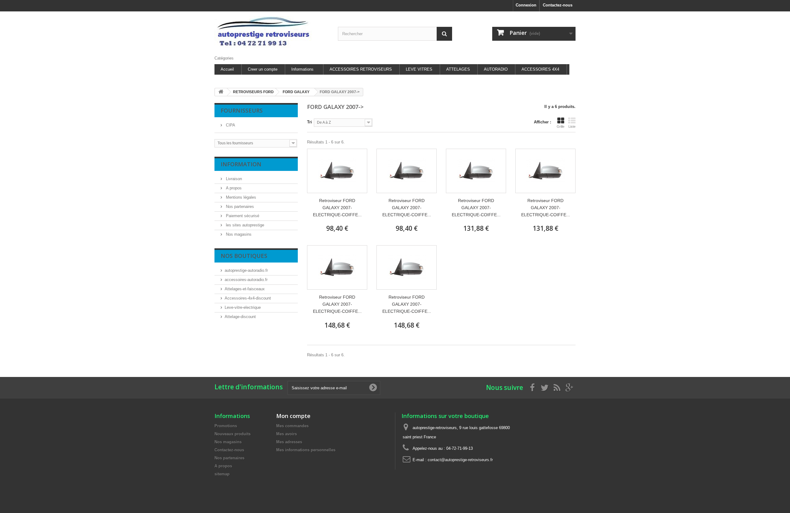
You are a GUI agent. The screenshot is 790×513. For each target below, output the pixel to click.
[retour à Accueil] (221, 92)
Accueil (227, 69)
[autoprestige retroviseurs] (271, 32)
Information (241, 164)
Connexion (526, 5)
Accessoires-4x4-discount (248, 298)
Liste (572, 126)
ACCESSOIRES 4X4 (540, 69)
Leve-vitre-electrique (243, 307)
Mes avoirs (286, 434)
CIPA (230, 125)
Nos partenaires (239, 206)
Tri (309, 122)
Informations (302, 69)
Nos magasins (238, 234)
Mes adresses (289, 442)
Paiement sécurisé (242, 215)
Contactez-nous (557, 5)
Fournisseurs (242, 110)
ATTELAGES (458, 69)
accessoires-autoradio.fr (246, 279)
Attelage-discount (240, 316)
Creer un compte (262, 69)
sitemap (222, 474)
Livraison (233, 178)
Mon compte (293, 416)
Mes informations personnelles (305, 450)
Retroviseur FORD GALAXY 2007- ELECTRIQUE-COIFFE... (337, 207)
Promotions (225, 426)
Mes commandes (292, 426)
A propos (233, 188)
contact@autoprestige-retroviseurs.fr (460, 459)
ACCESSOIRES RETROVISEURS (361, 69)
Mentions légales (240, 197)
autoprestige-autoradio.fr (246, 270)
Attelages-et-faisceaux (245, 289)
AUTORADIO (496, 69)
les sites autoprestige (244, 225)
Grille (560, 126)
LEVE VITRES (419, 69)
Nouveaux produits (232, 434)
